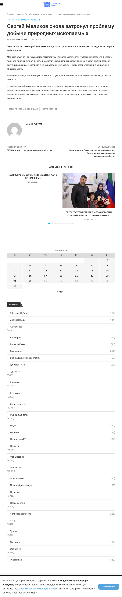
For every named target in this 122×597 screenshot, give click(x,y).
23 (107, 275)
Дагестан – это (62, 364)
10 (14, 270)
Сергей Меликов (50, 109)
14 (76, 270)
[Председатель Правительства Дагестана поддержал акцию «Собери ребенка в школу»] (88, 190)
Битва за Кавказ (62, 344)
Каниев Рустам (20, 39)
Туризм (13, 531)
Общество (15, 467)
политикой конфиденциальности (39, 588)
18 (30, 275)
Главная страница (15, 14)
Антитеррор (62, 337)
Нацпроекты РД (62, 439)
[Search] (120, 4)
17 (14, 275)
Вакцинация (62, 351)
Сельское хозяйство (62, 513)
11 (30, 270)
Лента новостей (18, 404)
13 (61, 270)
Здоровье (15, 371)
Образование (17, 456)
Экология (62, 542)
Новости (14, 446)
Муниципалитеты (19, 414)
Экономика (15, 548)
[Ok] (116, 4)
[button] (11, 198)
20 (61, 275)
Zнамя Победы (62, 319)
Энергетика (62, 559)
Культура (15, 393)
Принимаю (109, 586)
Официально (62, 478)
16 (107, 270)
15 (91, 270)
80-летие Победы (62, 313)
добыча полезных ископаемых (23, 109)
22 (91, 275)
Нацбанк (62, 432)
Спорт (13, 520)
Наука (62, 425)
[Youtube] (106, 4)
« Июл (60, 291)
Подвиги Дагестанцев (62, 485)
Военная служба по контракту (62, 357)
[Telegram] (113, 4)
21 (76, 275)
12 (45, 270)
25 (30, 281)
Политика (15, 492)
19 (45, 275)
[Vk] (110, 4)
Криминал (15, 382)
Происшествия (17, 502)
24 (14, 281)
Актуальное (16, 326)
